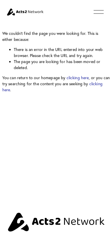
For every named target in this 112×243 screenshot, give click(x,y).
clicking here (78, 77)
